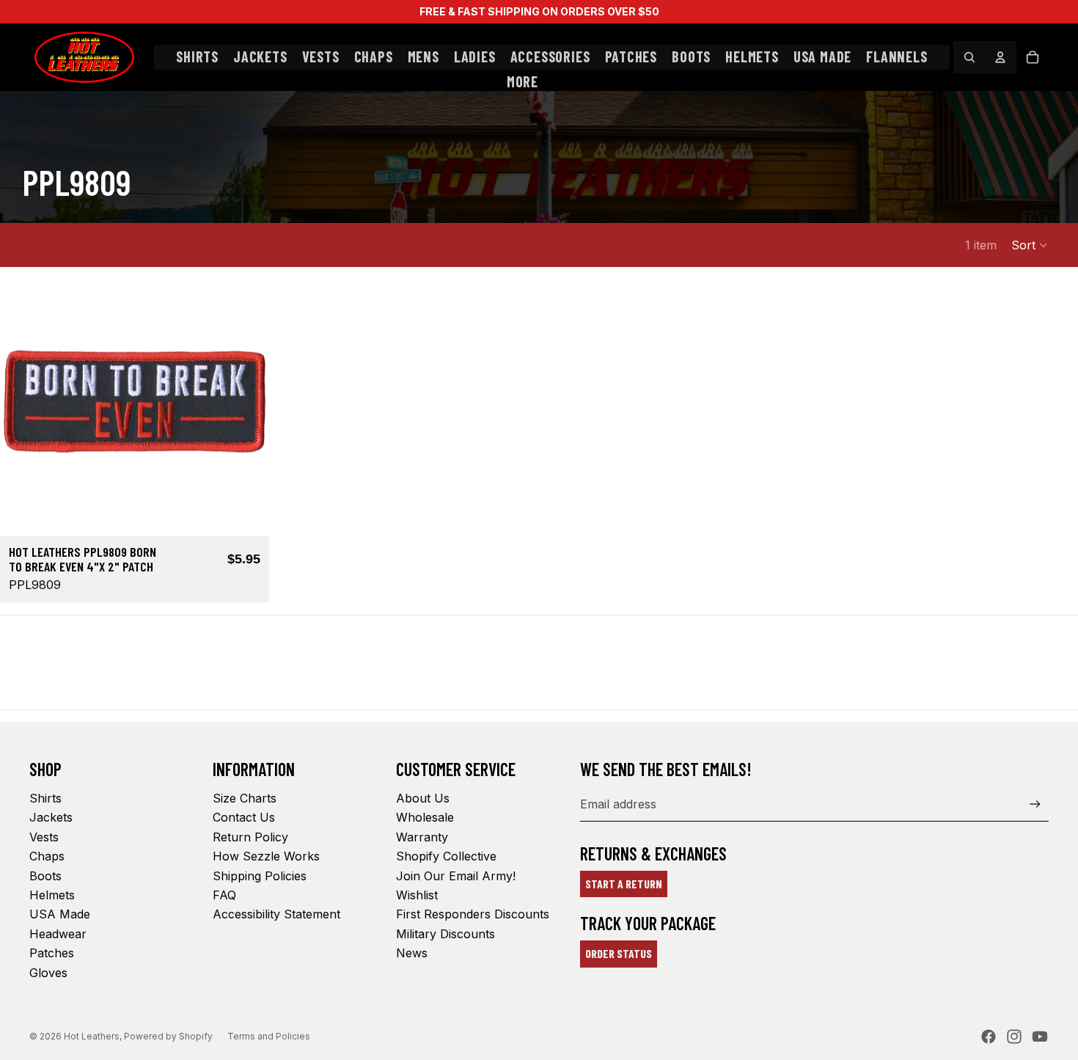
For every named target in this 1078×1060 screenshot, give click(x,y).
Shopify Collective (446, 856)
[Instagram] (1014, 1036)
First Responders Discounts (472, 914)
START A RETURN (623, 884)
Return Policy (250, 837)
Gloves (48, 972)
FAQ (224, 895)
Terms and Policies (268, 1036)
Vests (44, 837)
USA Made (59, 914)
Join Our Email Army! (456, 876)
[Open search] (969, 57)
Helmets (52, 895)
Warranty (422, 837)
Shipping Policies (260, 876)
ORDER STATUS (618, 953)
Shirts (45, 798)
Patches (51, 953)
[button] (1030, 245)
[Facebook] (988, 1036)
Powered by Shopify (168, 1036)
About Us (423, 798)
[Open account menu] (1000, 57)
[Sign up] (1035, 804)
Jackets (51, 817)
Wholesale (425, 817)
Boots (45, 876)
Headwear (58, 933)
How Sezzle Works (266, 856)
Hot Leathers (92, 1036)
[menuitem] (522, 82)
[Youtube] (1040, 1036)
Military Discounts (445, 933)
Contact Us (244, 817)
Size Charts (244, 798)
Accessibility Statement (276, 914)
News (412, 953)
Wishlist (417, 895)
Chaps (47, 856)
